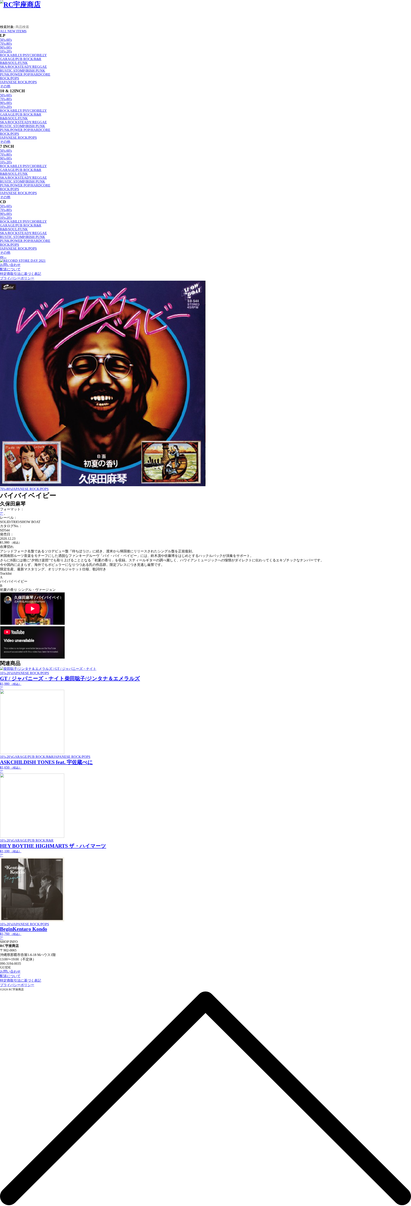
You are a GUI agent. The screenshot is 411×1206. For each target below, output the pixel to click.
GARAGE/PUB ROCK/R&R (20, 59)
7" (1, 513)
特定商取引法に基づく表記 (20, 274)
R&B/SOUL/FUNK (14, 63)
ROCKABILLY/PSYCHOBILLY (23, 55)
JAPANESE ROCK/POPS (18, 82)
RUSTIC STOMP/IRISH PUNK (22, 70)
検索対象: (7, 27)
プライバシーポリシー (17, 278)
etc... (3, 257)
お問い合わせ (10, 265)
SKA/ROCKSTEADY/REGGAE (23, 67)
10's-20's (6, 51)
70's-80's (6, 43)
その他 (5, 86)
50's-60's (6, 40)
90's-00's (6, 47)
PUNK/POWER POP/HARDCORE (25, 74)
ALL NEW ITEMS (13, 31)
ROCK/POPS (9, 78)
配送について (10, 269)
